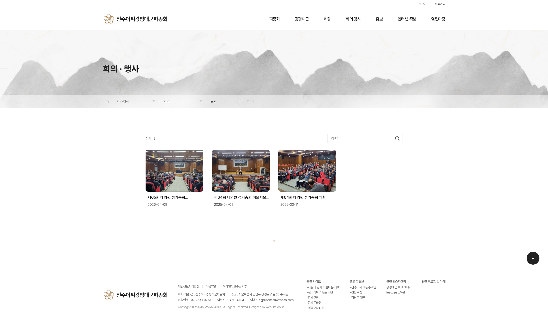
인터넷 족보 (407, 19)
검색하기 (398, 138)
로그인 (422, 4)
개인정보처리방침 (188, 286)
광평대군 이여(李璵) (398, 287)
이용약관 (211, 286)
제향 (327, 19)
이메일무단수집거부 (235, 286)
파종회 (274, 19)
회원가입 (440, 4)
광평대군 (302, 19)
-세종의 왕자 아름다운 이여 (323, 287)
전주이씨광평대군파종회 (135, 19)
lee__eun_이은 (395, 292)
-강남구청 (313, 298)
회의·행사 (353, 19)
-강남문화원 (314, 303)
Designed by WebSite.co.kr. (266, 307)
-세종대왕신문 (315, 308)
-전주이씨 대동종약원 (320, 292)
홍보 (379, 19)
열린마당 (438, 19)
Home (107, 101)
